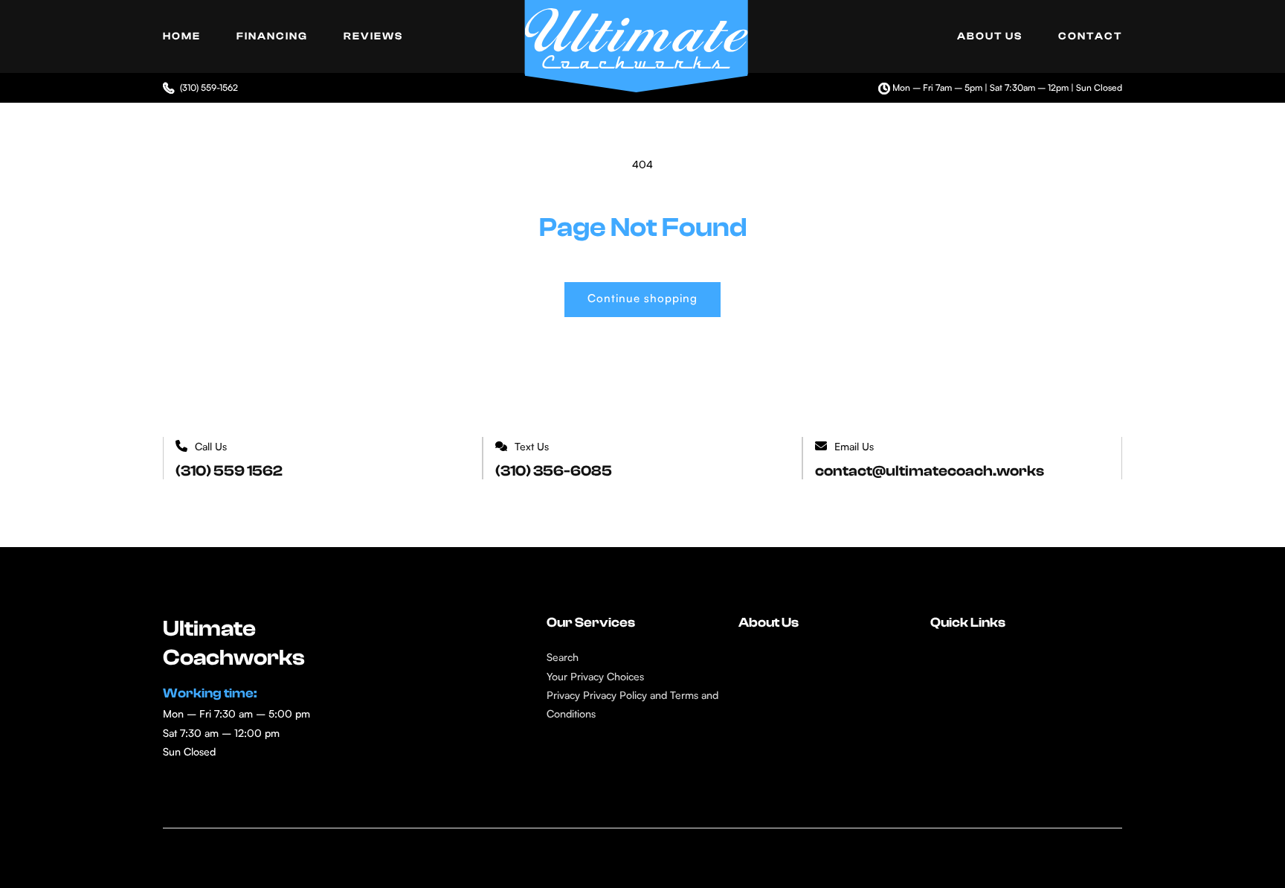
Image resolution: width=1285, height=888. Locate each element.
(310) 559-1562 (209, 87)
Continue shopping (642, 298)
